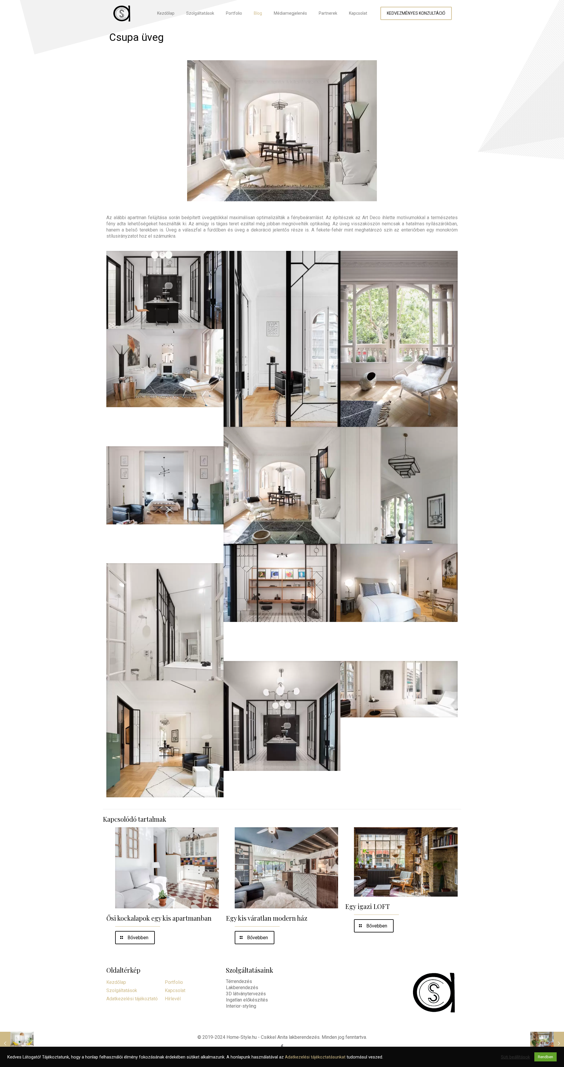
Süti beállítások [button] (515, 1057)
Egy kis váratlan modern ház (266, 918)
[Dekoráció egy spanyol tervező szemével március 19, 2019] (17, 1043)
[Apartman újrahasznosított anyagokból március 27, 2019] (547, 1043)
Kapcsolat (175, 990)
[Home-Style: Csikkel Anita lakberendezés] (121, 13)
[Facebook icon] (282, 1046)
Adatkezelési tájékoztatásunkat (315, 1057)
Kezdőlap (116, 982)
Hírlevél (173, 998)
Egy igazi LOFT (367, 906)
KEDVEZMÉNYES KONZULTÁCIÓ (416, 13)
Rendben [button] (545, 1057)
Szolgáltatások (121, 990)
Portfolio (174, 982)
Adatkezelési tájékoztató (132, 998)
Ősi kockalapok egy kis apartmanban (159, 918)
